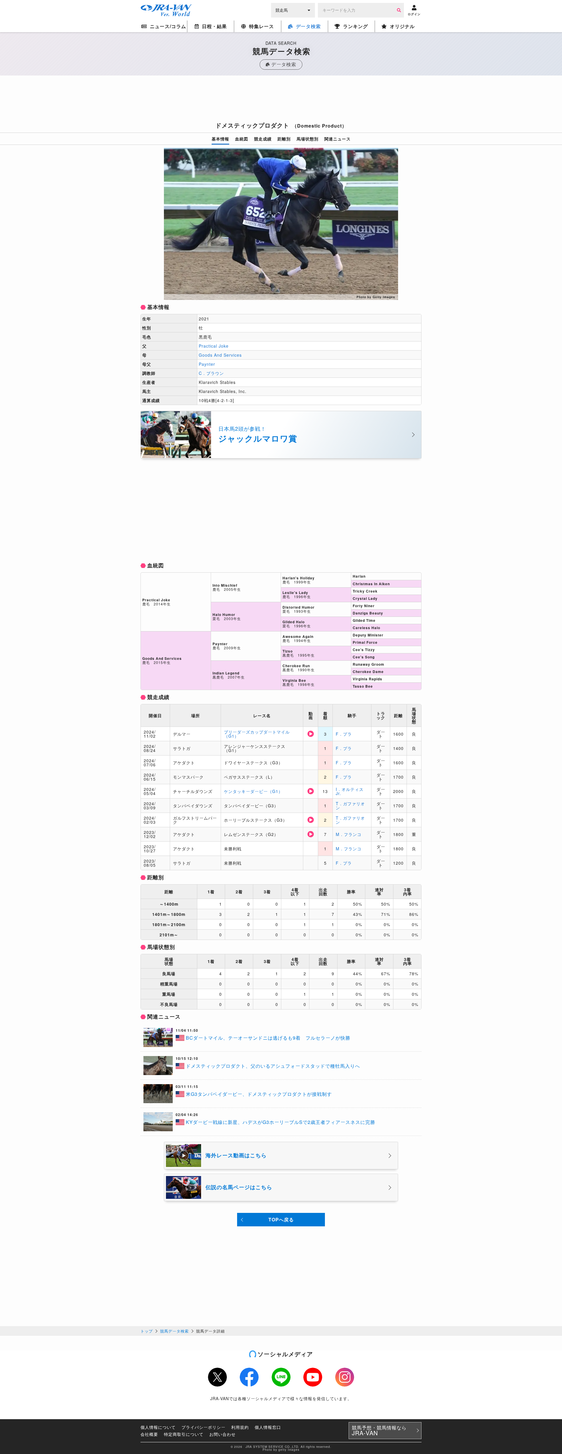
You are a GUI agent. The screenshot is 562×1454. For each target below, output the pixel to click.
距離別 (284, 139)
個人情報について (158, 1427)
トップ (146, 1331)
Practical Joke (214, 346)
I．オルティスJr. (350, 791)
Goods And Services (220, 355)
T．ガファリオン (350, 806)
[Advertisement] (281, 100)
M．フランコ (348, 834)
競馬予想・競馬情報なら (379, 1430)
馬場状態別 (307, 139)
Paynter (207, 364)
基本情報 (220, 139)
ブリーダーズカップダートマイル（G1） (257, 734)
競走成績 (263, 139)
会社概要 (149, 1434)
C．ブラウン (211, 373)
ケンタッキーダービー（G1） (253, 791)
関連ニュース (337, 139)
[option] (281, 224)
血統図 (241, 139)
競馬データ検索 (174, 1331)
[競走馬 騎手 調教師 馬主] (293, 10)
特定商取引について (183, 1434)
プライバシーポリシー (203, 1427)
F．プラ (344, 734)
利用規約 (240, 1427)
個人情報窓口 (268, 1427)
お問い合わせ (222, 1434)
